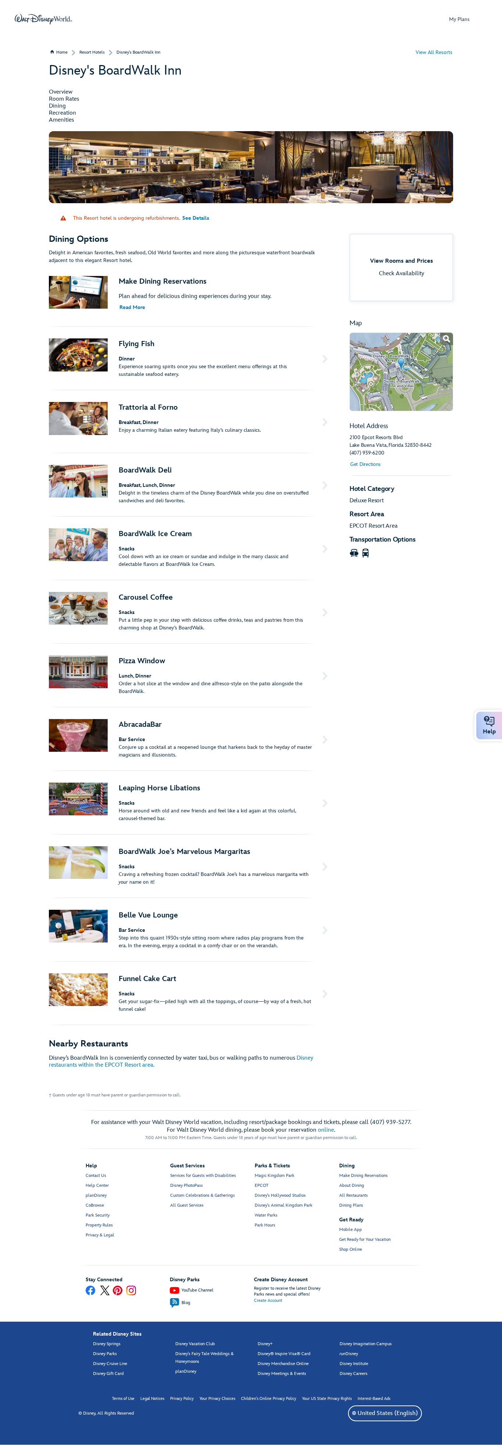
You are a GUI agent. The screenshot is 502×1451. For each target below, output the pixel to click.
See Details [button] (195, 218)
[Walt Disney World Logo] (43, 19)
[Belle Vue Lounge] (189, 929)
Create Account (268, 1300)
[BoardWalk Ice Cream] (189, 548)
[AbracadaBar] (189, 739)
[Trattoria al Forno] (189, 421)
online (326, 1130)
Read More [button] (132, 307)
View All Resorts (434, 52)
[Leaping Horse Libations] (189, 802)
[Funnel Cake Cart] (189, 993)
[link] (401, 372)
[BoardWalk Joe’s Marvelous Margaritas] (189, 866)
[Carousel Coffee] (189, 612)
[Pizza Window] (189, 675)
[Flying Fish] (189, 358)
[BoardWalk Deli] (189, 484)
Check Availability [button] (401, 273)
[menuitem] (354, 1413)
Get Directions (365, 464)
